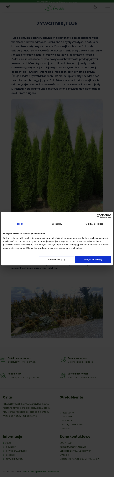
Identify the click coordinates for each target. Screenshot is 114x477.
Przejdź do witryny (93, 259)
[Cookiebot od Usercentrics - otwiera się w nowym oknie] (98, 216)
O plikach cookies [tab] (94, 224)
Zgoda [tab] (20, 224)
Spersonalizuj (55, 259)
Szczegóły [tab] (57, 224)
